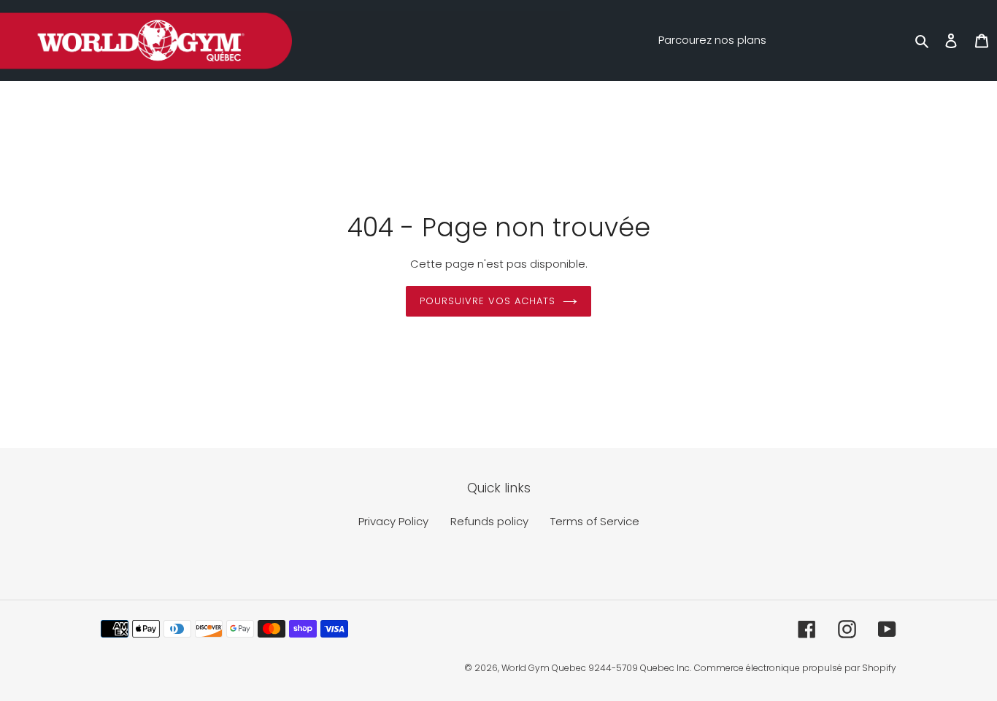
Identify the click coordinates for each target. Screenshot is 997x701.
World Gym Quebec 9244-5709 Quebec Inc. (596, 668)
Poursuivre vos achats (488, 301)
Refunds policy (489, 521)
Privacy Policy (393, 521)
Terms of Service (594, 521)
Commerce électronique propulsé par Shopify (795, 668)
